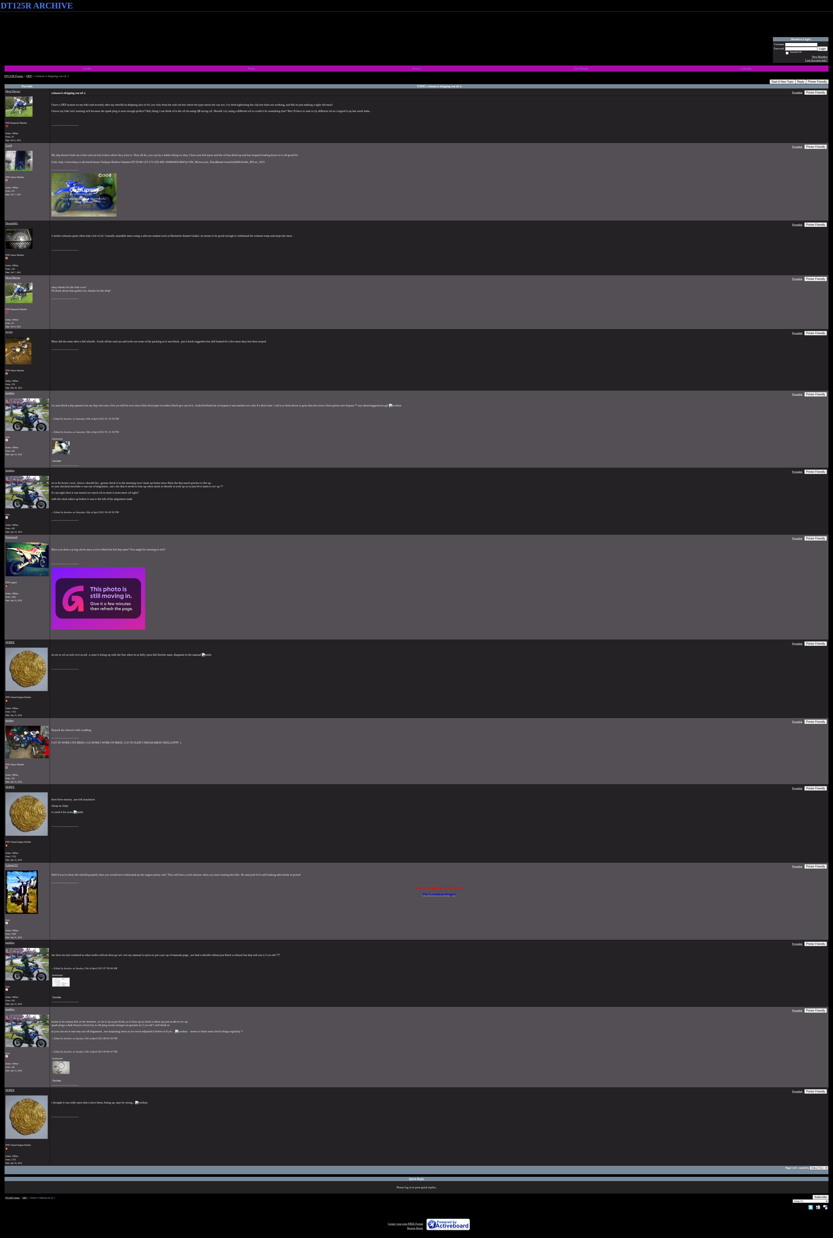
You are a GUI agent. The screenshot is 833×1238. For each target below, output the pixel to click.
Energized (11, 537)
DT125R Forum (13, 76)
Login (822, 48)
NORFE (10, 642)
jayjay (9, 331)
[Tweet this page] (810, 1207)
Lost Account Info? (816, 60)
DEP (29, 76)
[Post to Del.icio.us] (825, 1207)
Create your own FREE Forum (405, 1223)
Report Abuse (415, 1228)
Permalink (797, 92)
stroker (9, 720)
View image (56, 461)
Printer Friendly (817, 81)
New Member (820, 56)
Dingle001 (11, 223)
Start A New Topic (782, 81)
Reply (800, 81)
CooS (8, 145)
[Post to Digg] (818, 1207)
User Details (581, 68)
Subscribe (820, 1197)
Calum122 (11, 865)
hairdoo (10, 393)
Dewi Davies (12, 91)
